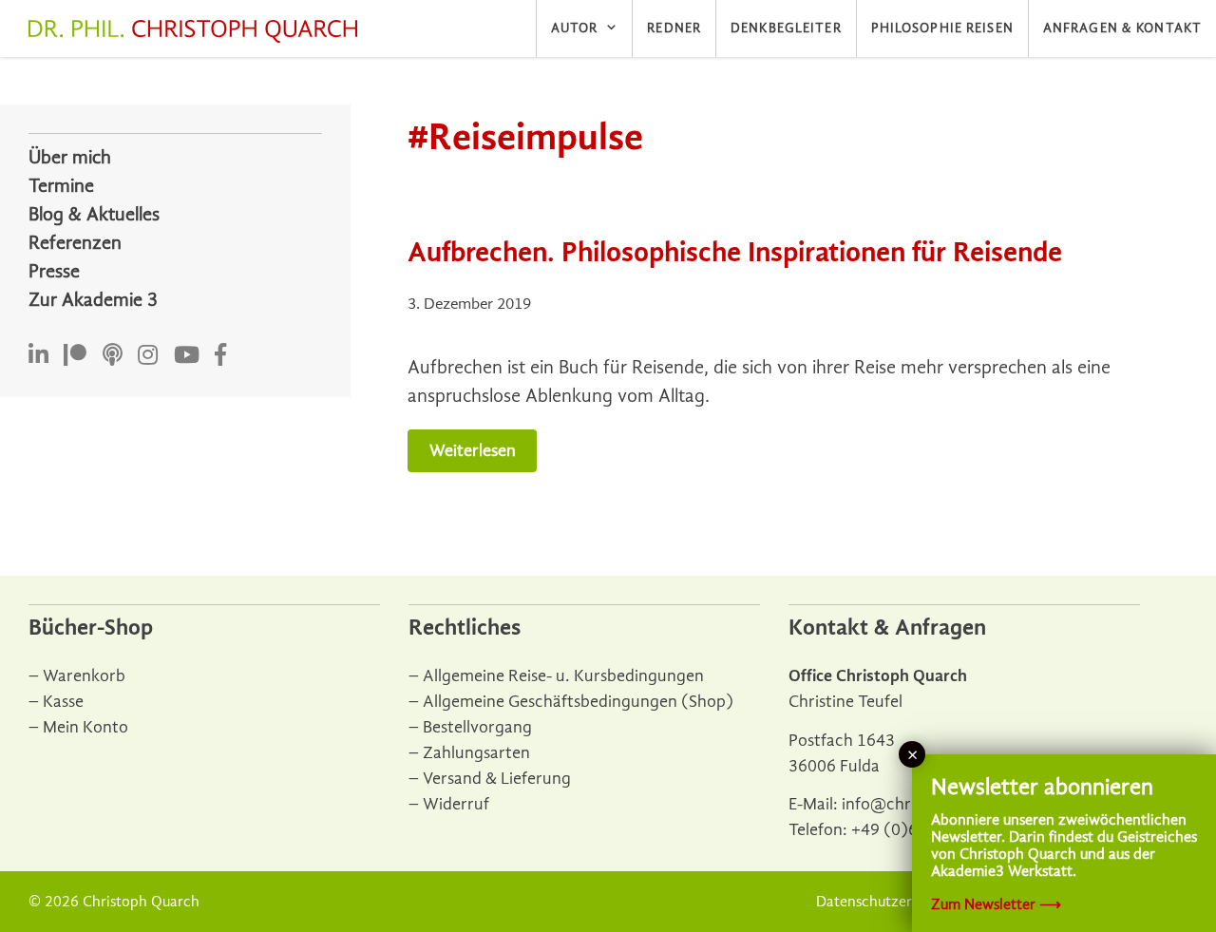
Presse (54, 271)
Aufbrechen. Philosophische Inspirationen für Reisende (735, 252)
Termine (61, 186)
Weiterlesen (472, 451)
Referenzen (75, 243)
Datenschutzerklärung (888, 901)
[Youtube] (187, 356)
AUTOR (574, 28)
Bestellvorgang (477, 727)
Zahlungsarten (476, 753)
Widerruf (456, 804)
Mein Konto (85, 727)
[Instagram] (148, 356)
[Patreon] (75, 356)
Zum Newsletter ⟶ (996, 904)
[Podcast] (113, 356)
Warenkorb (84, 676)
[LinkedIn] (38, 356)
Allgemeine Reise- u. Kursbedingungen (563, 676)
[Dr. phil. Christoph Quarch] (197, 31)
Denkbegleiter (786, 28)
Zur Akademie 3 (93, 300)
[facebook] (220, 356)
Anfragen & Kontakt (1122, 28)
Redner (674, 28)
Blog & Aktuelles (94, 214)
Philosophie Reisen (942, 28)
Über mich (69, 157)
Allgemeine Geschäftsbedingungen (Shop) (578, 702)
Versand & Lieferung (497, 779)
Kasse (63, 702)
